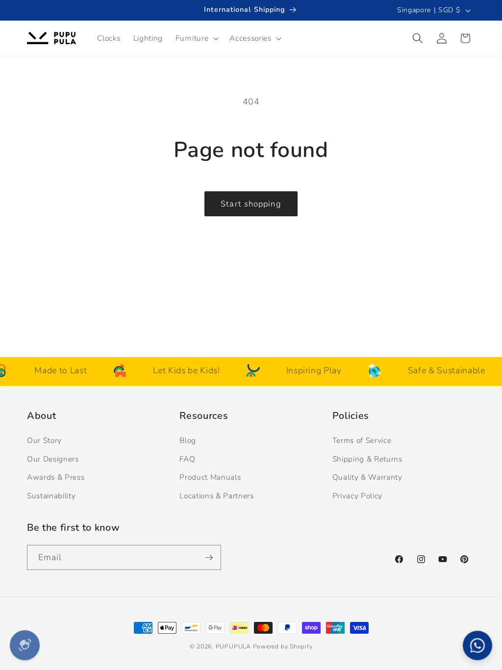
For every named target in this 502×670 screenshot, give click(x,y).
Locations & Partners (216, 495)
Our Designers (53, 459)
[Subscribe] (209, 557)
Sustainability (51, 495)
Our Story (44, 440)
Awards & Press (55, 477)
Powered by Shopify (283, 646)
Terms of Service (362, 440)
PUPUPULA (233, 646)
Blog (187, 440)
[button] (196, 38)
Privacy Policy (357, 495)
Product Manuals (210, 477)
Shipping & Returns (367, 459)
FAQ (187, 459)
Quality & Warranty (367, 477)
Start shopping (251, 203)
